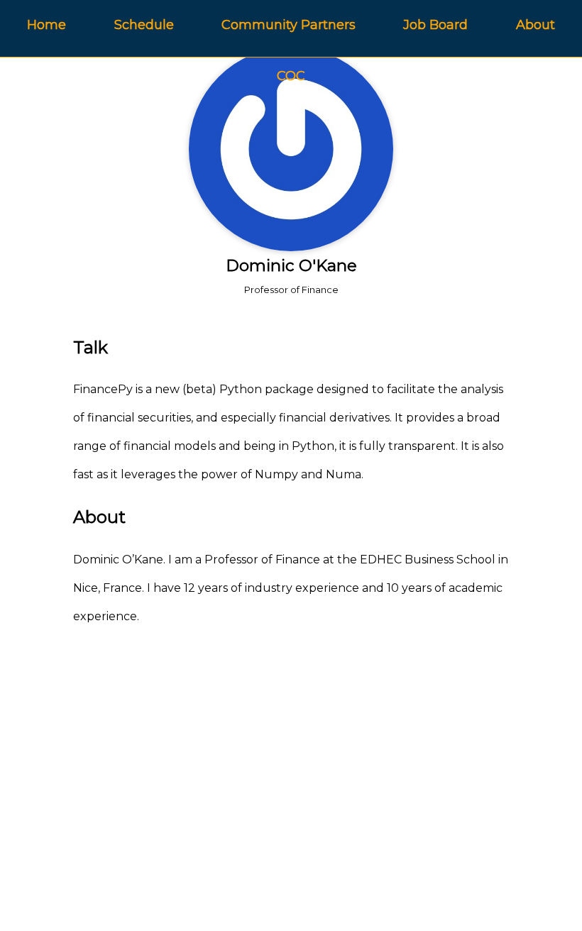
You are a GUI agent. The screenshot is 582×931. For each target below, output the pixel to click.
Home (46, 25)
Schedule (144, 25)
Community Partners (288, 25)
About (535, 25)
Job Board (435, 25)
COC (291, 76)
